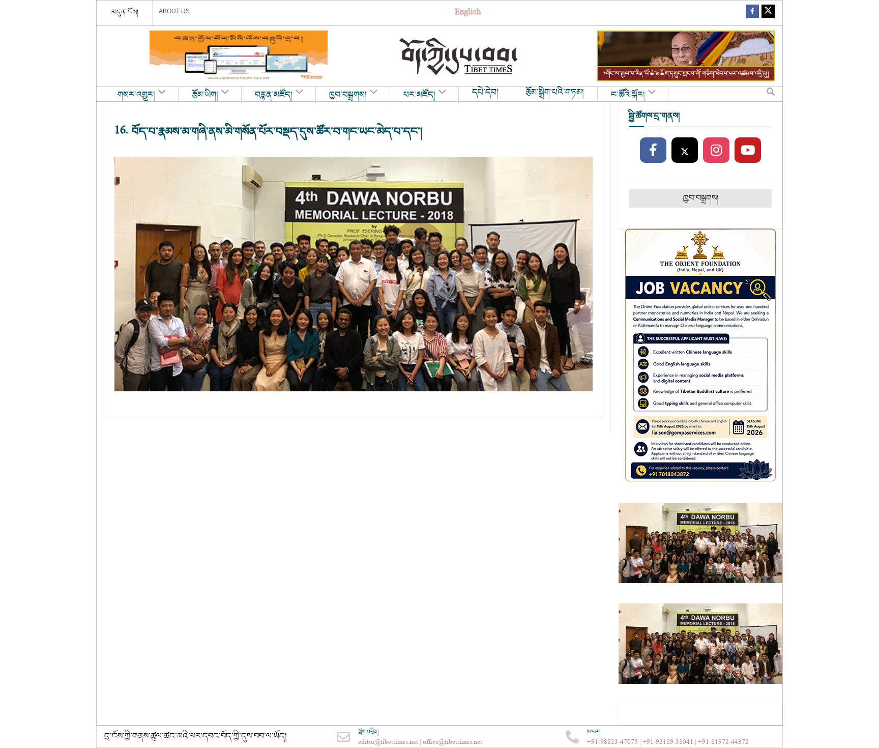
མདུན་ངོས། (125, 12)
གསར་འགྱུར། (136, 95)
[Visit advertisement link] (239, 56)
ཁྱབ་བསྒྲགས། (348, 95)
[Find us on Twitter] (768, 13)
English (468, 13)
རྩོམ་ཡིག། (205, 95)
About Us (174, 11)
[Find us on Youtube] (748, 150)
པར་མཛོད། (419, 95)
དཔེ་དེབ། (485, 92)
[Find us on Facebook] (752, 13)
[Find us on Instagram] (716, 150)
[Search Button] (771, 94)
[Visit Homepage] (459, 56)
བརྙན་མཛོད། (273, 95)
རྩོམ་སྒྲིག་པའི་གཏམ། (554, 92)
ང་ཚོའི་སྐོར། (628, 95)
